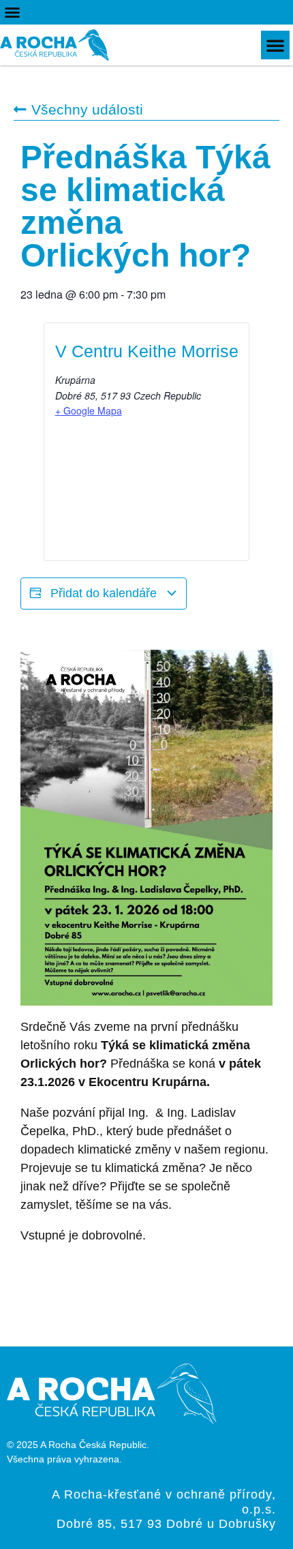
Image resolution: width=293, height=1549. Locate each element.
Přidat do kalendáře (103, 593)
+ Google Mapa (88, 410)
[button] (12, 12)
